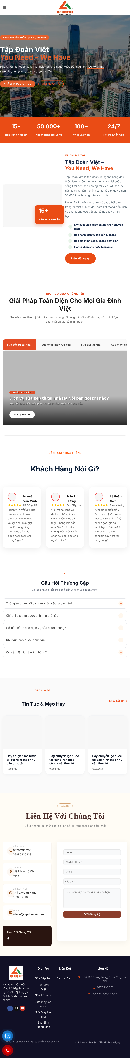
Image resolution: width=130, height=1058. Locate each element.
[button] (5, 7)
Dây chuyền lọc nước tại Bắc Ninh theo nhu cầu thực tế (107, 759)
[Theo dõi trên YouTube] (22, 1008)
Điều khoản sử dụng (109, 1042)
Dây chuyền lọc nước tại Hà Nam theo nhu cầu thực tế (21, 759)
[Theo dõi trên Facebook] (8, 939)
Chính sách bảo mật (85, 1042)
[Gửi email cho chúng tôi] (16, 1008)
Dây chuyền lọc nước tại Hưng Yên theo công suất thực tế (64, 759)
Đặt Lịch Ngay (22, 414)
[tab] (19, 344)
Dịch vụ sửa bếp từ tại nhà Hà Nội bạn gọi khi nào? (59, 398)
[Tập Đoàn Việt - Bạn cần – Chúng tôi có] (65, 7)
